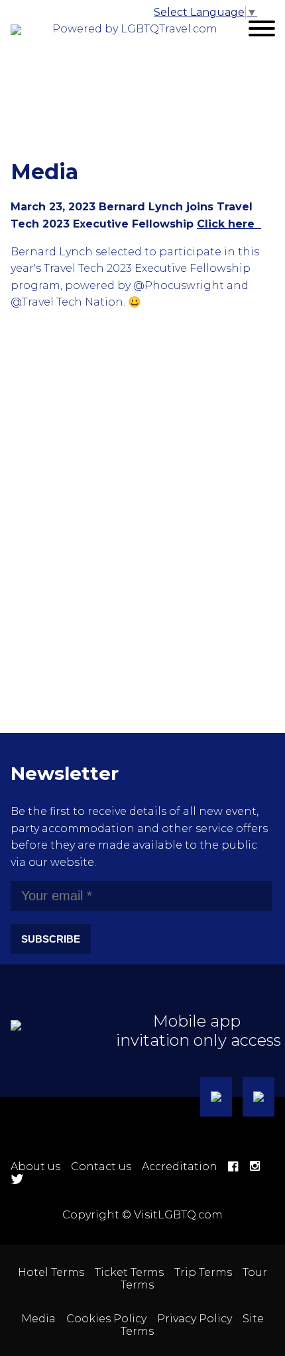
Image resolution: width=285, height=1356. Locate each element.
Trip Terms (203, 1272)
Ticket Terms (129, 1272)
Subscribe (50, 939)
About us (35, 1166)
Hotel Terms (51, 1272)
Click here (229, 224)
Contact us (101, 1166)
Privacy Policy (194, 1318)
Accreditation (179, 1166)
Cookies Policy (106, 1318)
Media (38, 1318)
